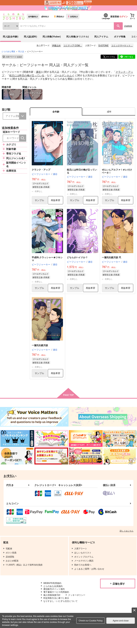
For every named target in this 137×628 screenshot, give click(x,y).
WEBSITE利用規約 (52, 582)
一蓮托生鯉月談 (40, 345)
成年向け (45, 16)
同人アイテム (101, 36)
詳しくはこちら (126, 530)
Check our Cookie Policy (91, 620)
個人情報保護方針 (51, 594)
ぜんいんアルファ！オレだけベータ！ (117, 171)
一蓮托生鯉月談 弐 (111, 257)
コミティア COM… (73, 45)
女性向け (74, 16)
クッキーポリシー (76, 594)
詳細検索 (128, 25)
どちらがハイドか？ (77, 257)
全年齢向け (33, 16)
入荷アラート (14, 57)
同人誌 (21, 51)
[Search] (22, 138)
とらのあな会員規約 (53, 585)
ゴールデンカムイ (64, 75)
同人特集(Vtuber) (52, 36)
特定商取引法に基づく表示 (56, 597)
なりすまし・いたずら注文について (60, 600)
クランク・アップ (41, 169)
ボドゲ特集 (120, 36)
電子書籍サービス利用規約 (56, 591)
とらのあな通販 (8, 51)
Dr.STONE (103, 45)
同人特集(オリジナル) (77, 36)
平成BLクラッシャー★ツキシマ (47, 259)
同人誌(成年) (30, 36)
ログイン (123, 16)
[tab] (109, 111)
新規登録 (114, 16)
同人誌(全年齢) (10, 36)
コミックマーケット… (122, 45)
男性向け (60, 16)
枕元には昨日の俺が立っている (26, 75)
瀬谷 (38, 71)
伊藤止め (56, 45)
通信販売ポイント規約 (54, 588)
